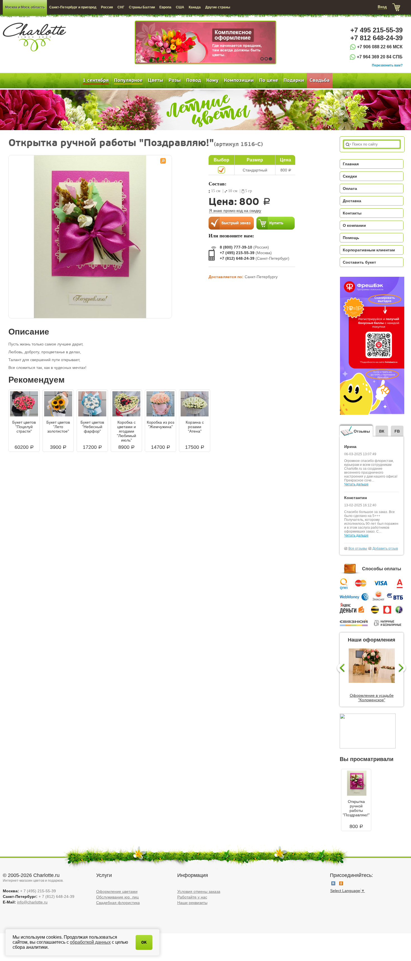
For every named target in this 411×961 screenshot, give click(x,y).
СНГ (120, 7)
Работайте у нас (192, 897)
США (180, 7)
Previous (340, 668)
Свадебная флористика (118, 902)
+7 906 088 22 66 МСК (380, 46)
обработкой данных (90, 942)
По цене (268, 80)
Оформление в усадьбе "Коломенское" (372, 697)
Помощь (351, 237)
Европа (165, 7)
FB (397, 431)
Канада (195, 7)
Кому (212, 80)
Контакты (352, 213)
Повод (193, 80)
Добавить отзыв (385, 548)
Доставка (352, 201)
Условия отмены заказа (198, 891)
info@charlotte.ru (32, 902)
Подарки (294, 80)
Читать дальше (356, 484)
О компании (354, 225)
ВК (381, 431)
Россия (107, 7)
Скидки (350, 176)
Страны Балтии (142, 7)
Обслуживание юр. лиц (117, 897)
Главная (351, 164)
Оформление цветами (117, 891)
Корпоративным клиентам (369, 250)
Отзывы (362, 431)
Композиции (239, 80)
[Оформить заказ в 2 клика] (231, 223)
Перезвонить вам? (387, 65)
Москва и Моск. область (25, 7)
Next (402, 668)
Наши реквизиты (192, 902)
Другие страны (217, 7)
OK (144, 942)
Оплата (350, 188)
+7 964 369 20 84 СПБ (380, 56)
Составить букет (359, 262)
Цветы (155, 80)
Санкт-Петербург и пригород (72, 7)
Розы (175, 80)
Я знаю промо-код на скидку (235, 210)
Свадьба (320, 80)
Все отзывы (357, 548)
